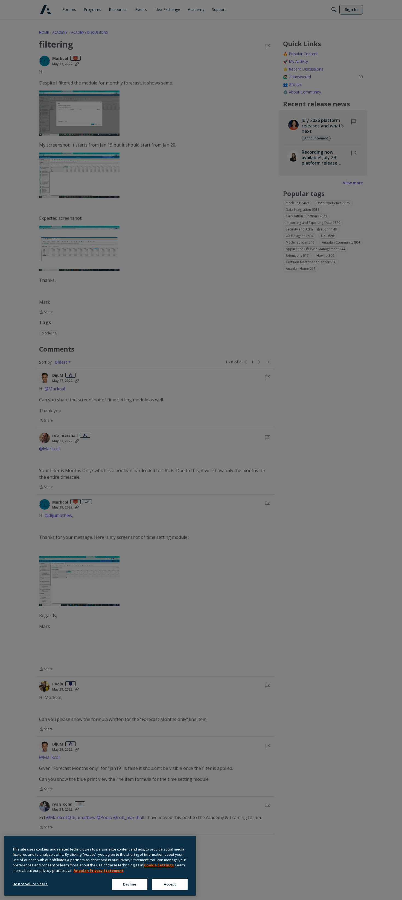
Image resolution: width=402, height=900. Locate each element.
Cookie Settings (159, 865)
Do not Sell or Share (30, 883)
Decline (129, 884)
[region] (100, 866)
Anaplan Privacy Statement (99, 870)
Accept (170, 884)
